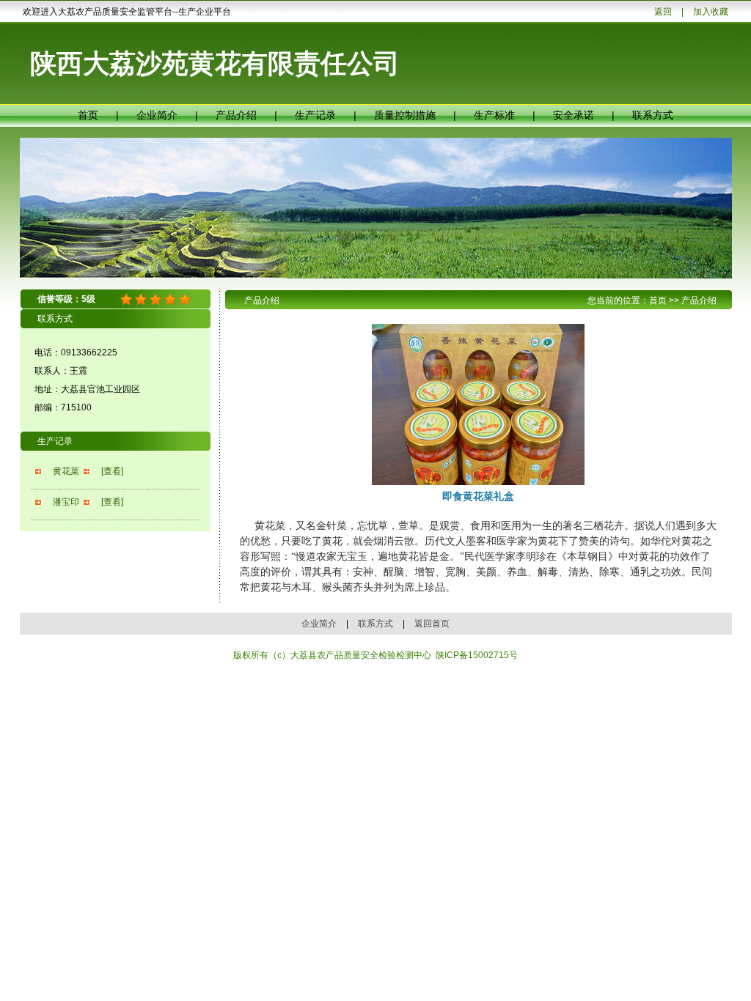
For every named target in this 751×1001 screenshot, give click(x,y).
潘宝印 (66, 502)
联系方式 (652, 115)
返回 (663, 12)
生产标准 (494, 115)
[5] (126, 299)
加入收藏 (710, 12)
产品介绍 (236, 115)
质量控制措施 (405, 115)
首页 (88, 115)
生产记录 (315, 115)
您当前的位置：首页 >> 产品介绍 (652, 300)
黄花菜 (66, 471)
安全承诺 (573, 115)
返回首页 (432, 623)
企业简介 (156, 115)
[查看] (112, 471)
